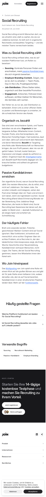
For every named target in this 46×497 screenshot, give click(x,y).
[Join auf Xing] (40, 446)
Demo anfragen (16, 424)
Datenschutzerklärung (12, 487)
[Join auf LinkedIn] (35, 446)
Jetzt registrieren (11, 417)
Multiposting (11, 268)
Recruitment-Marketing (23, 362)
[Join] (5, 3)
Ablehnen (12, 491)
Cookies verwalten (32, 487)
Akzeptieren (31, 491)
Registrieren (31, 4)
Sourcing (7, 362)
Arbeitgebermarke (34, 157)
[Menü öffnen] (42, 4)
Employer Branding (31, 367)
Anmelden (18, 4)
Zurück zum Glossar (12, 15)
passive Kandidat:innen (33, 71)
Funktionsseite (31, 283)
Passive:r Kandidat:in (11, 367)
